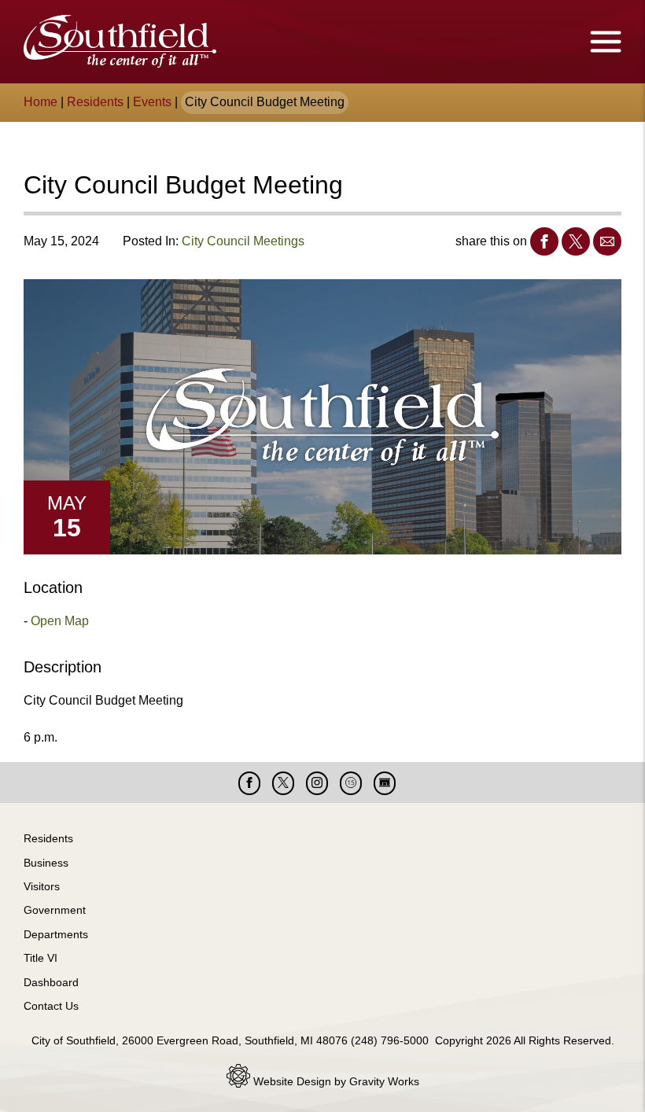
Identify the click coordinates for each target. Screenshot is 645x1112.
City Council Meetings (243, 241)
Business (46, 862)
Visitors (42, 886)
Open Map (60, 621)
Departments (56, 934)
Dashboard (51, 982)
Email (607, 241)
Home (40, 102)
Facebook (544, 241)
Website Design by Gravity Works (334, 1081)
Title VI (40, 958)
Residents (95, 102)
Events (152, 102)
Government (55, 910)
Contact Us (51, 1006)
